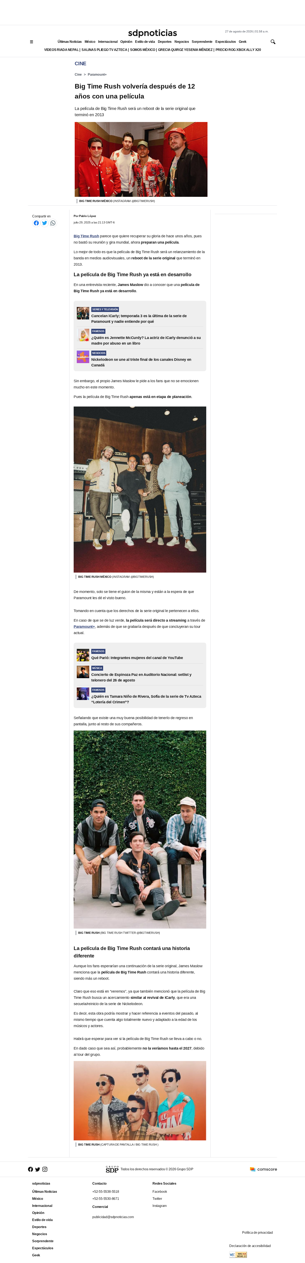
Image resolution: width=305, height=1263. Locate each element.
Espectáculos (225, 41)
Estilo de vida (145, 41)
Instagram (159, 1206)
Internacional (107, 41)
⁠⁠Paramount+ (97, 74)
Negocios (181, 41)
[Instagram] (44, 1169)
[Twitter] (44, 223)
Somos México (142, 50)
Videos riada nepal (61, 50)
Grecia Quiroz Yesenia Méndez (185, 50)
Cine (78, 74)
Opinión (126, 41)
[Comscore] (263, 1169)
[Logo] (152, 33)
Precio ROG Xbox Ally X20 (238, 50)
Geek (242, 41)
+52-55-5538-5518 (105, 1191)
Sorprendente (202, 41)
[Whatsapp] (53, 223)
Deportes (165, 41)
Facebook (159, 1191)
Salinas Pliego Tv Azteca (104, 50)
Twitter (157, 1198)
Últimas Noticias (70, 41)
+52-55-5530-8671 (105, 1198)
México (90, 41)
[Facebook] (36, 223)
